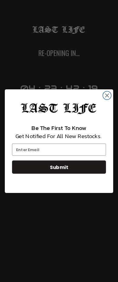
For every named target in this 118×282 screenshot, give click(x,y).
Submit (59, 167)
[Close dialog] (107, 95)
